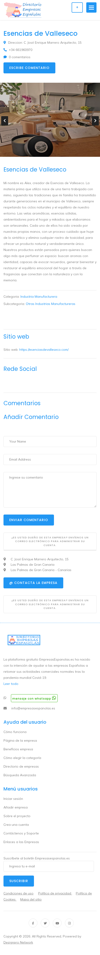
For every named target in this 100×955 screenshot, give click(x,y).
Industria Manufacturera (38, 296)
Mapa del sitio (31, 899)
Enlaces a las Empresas (21, 842)
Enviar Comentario (28, 520)
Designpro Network (18, 942)
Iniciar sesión (13, 799)
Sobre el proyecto (16, 816)
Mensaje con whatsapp (32, 699)
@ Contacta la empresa (33, 582)
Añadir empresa (15, 807)
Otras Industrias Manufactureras (50, 304)
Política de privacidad (55, 893)
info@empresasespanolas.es (33, 708)
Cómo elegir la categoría (22, 758)
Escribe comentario (29, 67)
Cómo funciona (15, 732)
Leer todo (10, 684)
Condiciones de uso (18, 893)
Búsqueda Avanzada (19, 775)
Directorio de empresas (21, 766)
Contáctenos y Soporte (21, 833)
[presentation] (4, 120)
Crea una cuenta (16, 825)
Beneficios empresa (18, 749)
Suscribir (18, 881)
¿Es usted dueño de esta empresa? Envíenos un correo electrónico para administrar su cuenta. (50, 541)
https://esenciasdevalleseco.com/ (44, 349)
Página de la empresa (20, 740)
